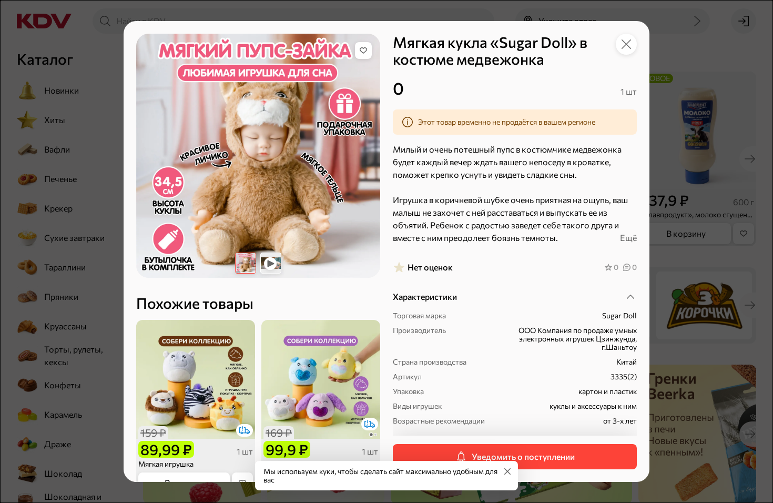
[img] (363, 50)
